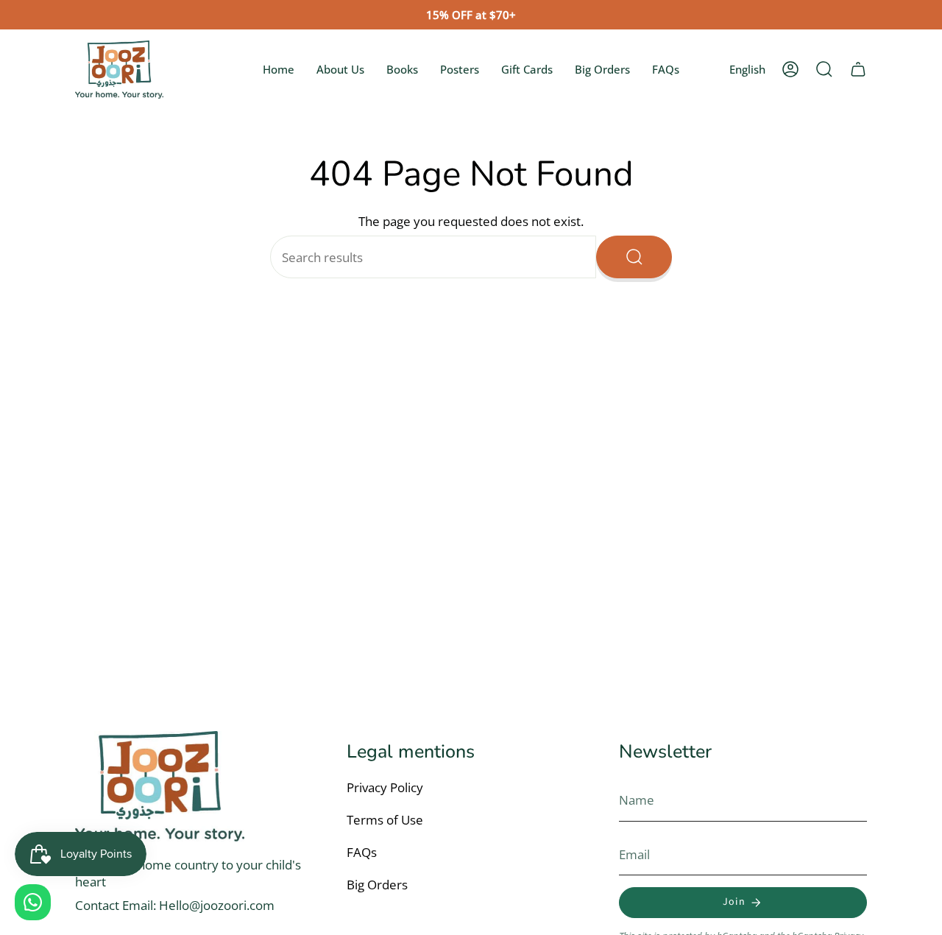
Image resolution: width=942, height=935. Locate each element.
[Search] (634, 257)
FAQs (362, 852)
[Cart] (858, 69)
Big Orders (377, 884)
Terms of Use (385, 819)
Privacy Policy (385, 787)
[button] (824, 69)
